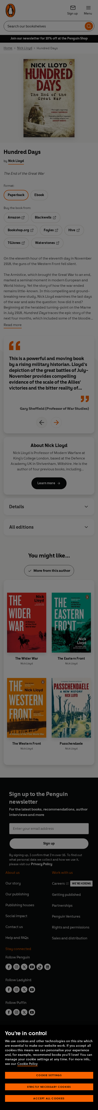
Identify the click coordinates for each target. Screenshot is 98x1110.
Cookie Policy (27, 1064)
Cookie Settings (49, 1075)
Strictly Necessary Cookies (49, 1086)
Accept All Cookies (48, 1098)
